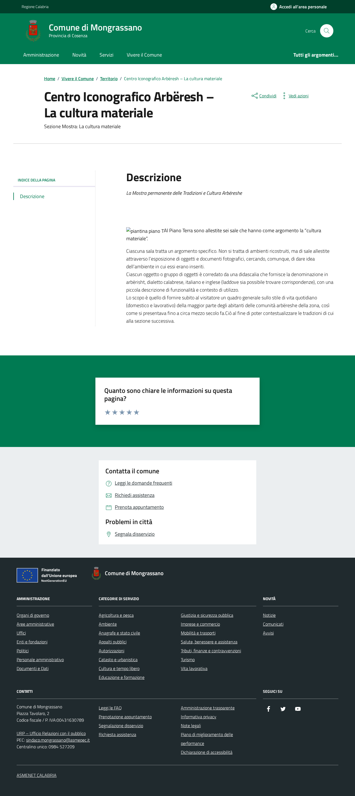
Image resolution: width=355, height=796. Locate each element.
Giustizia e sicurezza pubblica (207, 615)
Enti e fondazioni (32, 641)
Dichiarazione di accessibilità (206, 752)
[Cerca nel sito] (326, 30)
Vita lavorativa (194, 668)
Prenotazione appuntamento (125, 716)
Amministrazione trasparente (208, 707)
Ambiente (108, 624)
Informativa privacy (198, 716)
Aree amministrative (35, 624)
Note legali (191, 725)
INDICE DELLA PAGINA (36, 180)
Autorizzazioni (111, 650)
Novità (79, 55)
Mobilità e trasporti (198, 633)
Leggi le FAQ (110, 707)
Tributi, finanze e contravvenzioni (211, 650)
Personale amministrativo (40, 659)
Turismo (188, 659)
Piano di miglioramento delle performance (207, 739)
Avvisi (268, 633)
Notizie (269, 615)
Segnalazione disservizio (121, 725)
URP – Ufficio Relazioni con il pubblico (51, 733)
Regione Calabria (35, 6)
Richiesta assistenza (117, 734)
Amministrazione (41, 55)
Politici (23, 650)
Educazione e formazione (121, 677)
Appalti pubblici (112, 641)
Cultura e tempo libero (119, 668)
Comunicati (273, 624)
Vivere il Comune (144, 55)
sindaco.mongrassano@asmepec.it (58, 740)
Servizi (106, 55)
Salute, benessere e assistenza (209, 641)
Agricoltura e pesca (116, 615)
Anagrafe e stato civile (119, 633)
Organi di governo (33, 615)
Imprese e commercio (200, 624)
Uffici (21, 633)
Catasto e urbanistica (118, 659)
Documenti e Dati (33, 668)
